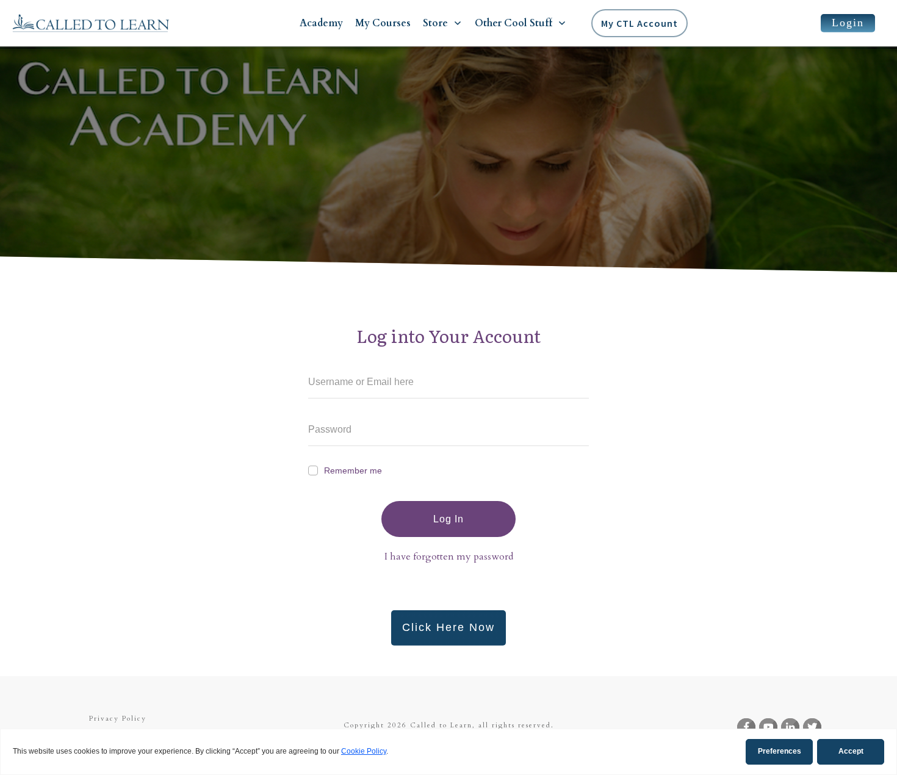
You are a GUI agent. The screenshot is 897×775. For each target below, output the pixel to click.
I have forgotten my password (448, 556)
